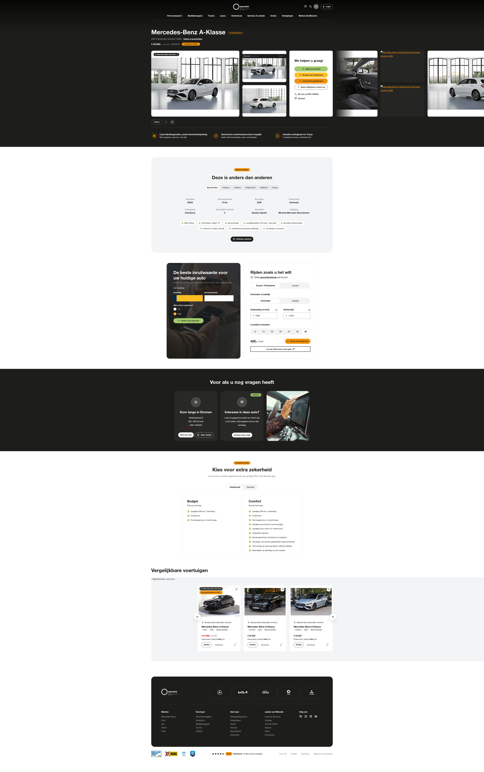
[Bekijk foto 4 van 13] (333, 84)
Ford (163, 720)
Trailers (199, 731)
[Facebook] (300, 716)
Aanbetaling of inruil (259, 309)
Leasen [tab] (295, 285)
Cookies (294, 754)
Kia (162, 724)
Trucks (199, 727)
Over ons (283, 754)
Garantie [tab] (250, 487)
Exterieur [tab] (226, 187)
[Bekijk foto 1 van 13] (195, 84)
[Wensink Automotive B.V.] (242, 6)
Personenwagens (203, 716)
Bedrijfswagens (203, 724)
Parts (267, 731)
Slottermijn (288, 309)
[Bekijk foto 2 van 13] (264, 66)
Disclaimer (305, 754)
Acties (233, 724)
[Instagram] (305, 716)
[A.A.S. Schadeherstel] (192, 754)
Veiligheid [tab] (263, 187)
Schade (268, 720)
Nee (179, 314)
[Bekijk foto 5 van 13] (403, 66)
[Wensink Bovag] (171, 754)
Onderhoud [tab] (235, 487)
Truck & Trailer (271, 724)
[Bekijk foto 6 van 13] (403, 100)
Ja (179, 309)
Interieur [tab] (237, 187)
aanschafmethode (268, 277)
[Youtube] (315, 716)
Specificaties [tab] (212, 187)
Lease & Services (272, 716)
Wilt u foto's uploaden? (183, 305)
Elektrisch (200, 720)
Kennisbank (235, 731)
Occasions (270, 735)
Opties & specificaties (192, 39)
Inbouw (268, 727)
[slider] (306, 331)
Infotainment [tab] (250, 187)
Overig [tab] (274, 187)
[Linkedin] (310, 716)
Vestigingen (235, 720)
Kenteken (177, 292)
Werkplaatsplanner (238, 716)
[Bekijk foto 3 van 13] (264, 100)
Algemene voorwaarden (323, 754)
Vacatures (234, 735)
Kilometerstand (210, 292)
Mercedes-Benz (168, 716)
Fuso (163, 731)
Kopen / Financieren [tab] (265, 285)
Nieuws (233, 727)
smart (164, 727)
